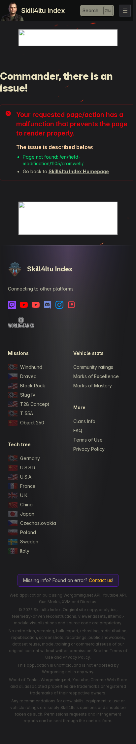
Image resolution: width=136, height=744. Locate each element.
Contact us (100, 580)
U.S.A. (26, 477)
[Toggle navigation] (125, 11)
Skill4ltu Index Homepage (79, 171)
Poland (28, 532)
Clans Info (84, 421)
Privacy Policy (89, 449)
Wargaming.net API (81, 595)
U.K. (24, 495)
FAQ (77, 430)
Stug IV (28, 395)
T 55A (26, 413)
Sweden (29, 541)
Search (90, 10)
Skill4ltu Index (43, 11)
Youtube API (114, 595)
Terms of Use (88, 440)
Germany (30, 458)
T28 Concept (34, 404)
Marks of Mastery (92, 385)
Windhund (31, 367)
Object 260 (32, 422)
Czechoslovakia (38, 523)
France (28, 486)
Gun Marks (49, 601)
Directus (88, 601)
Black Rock (32, 385)
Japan (27, 514)
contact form (98, 720)
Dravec (28, 376)
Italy (24, 551)
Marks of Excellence (96, 376)
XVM (66, 601)
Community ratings (93, 367)
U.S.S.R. (28, 467)
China (26, 504)
